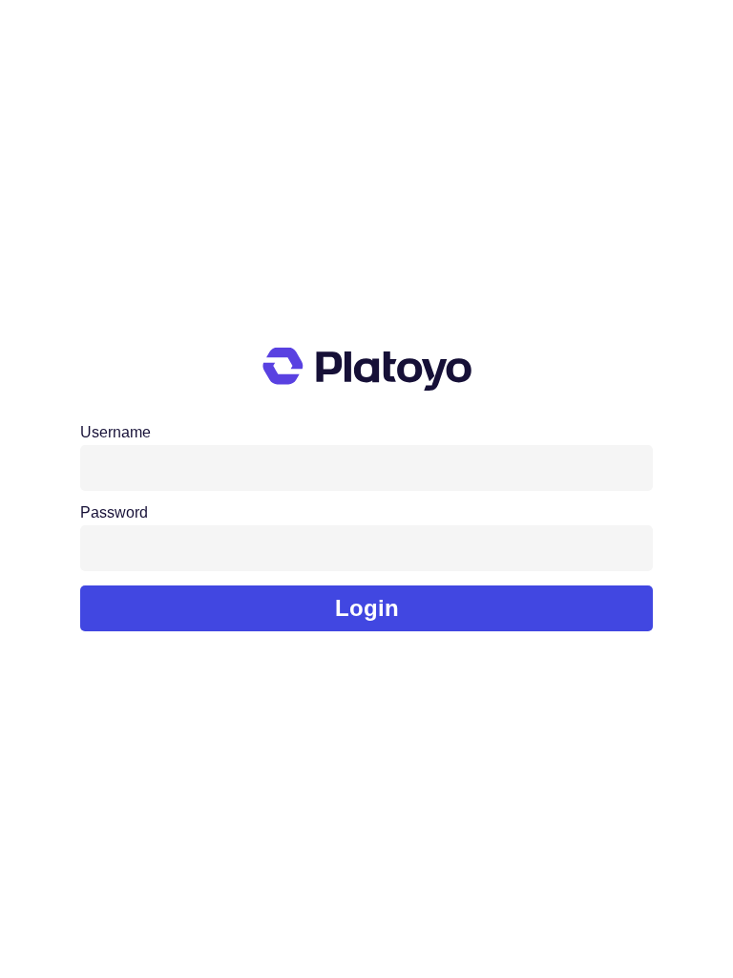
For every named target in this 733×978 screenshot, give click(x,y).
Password (114, 513)
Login (367, 608)
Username (115, 432)
